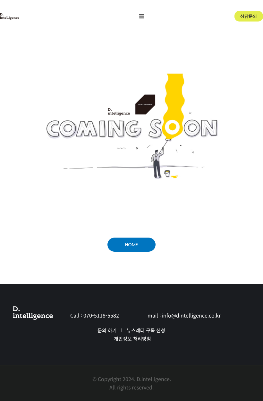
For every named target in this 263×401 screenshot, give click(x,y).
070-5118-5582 (101, 315)
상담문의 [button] (248, 16)
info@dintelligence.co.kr (191, 315)
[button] (141, 16)
